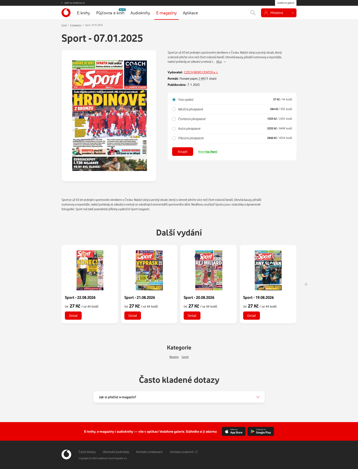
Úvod (64, 25)
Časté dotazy (87, 452)
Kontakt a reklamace (149, 452)
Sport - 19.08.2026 (258, 297)
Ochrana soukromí (181, 452)
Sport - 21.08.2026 (139, 297)
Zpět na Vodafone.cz (74, 2)
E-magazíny (75, 25)
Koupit (182, 151)
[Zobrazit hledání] (253, 13)
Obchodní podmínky (116, 452)
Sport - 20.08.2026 (199, 297)
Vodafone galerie (285, 2)
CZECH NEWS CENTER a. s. (201, 72)
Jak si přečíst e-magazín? (117, 397)
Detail (73, 315)
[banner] (66, 12)
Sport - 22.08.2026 (80, 297)
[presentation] (306, 284)
